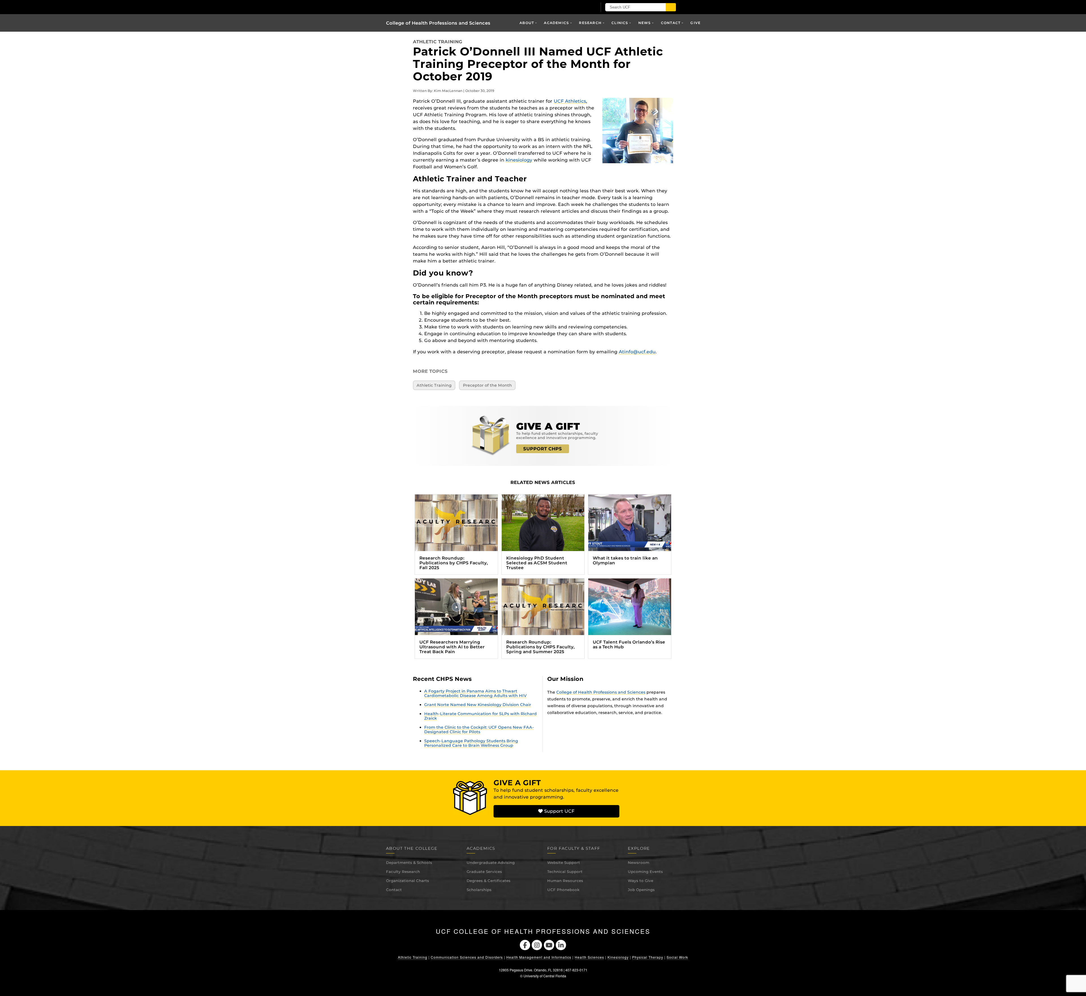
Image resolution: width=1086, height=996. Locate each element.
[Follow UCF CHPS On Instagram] (537, 944)
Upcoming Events (645, 871)
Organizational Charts (407, 880)
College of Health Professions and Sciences (438, 23)
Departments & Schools (409, 862)
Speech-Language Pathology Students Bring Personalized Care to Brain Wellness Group (471, 743)
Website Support (563, 862)
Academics (556, 23)
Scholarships (479, 889)
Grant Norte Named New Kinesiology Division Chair (477, 704)
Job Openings (641, 889)
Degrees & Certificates (488, 880)
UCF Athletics (570, 101)
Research (590, 23)
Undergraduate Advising (491, 862)
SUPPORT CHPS (542, 448)
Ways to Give (640, 880)
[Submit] (671, 7)
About (527, 23)
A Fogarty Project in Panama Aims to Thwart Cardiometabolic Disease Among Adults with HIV (475, 693)
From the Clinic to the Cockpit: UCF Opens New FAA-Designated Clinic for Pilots (479, 729)
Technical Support (565, 871)
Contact (394, 889)
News (644, 23)
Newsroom (638, 862)
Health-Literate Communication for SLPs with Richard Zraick (480, 716)
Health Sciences (589, 957)
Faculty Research (403, 871)
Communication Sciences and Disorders (467, 957)
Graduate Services (484, 871)
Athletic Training (437, 41)
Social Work (677, 957)
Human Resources (565, 880)
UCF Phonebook (563, 889)
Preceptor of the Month (487, 385)
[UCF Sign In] (579, 7)
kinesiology (519, 160)
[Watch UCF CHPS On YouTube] (549, 944)
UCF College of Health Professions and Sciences (543, 931)
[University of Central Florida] (452, 7)
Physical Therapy (647, 957)
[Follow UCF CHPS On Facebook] (525, 944)
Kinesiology (618, 957)
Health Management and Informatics (538, 957)
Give (695, 23)
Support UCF (558, 811)
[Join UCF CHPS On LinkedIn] (561, 944)
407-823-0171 (576, 969)
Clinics (619, 23)
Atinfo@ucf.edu (637, 351)
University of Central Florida (544, 975)
